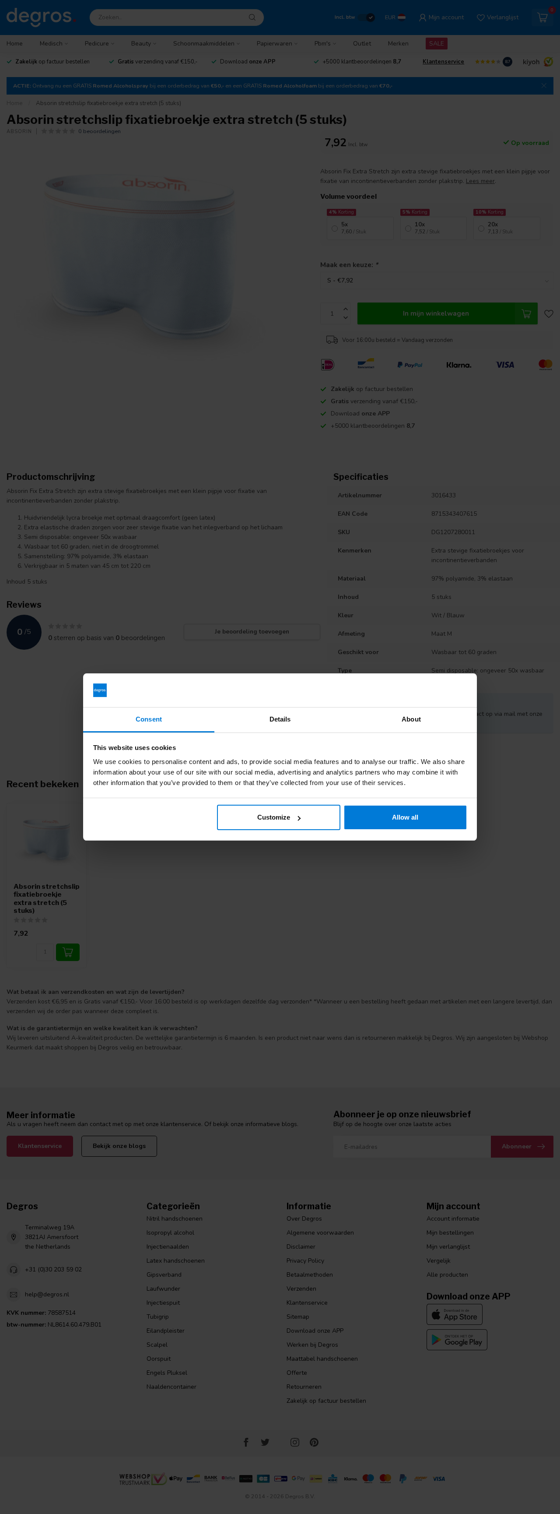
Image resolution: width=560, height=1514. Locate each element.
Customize (273, 817)
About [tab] (411, 719)
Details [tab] (280, 719)
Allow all (405, 817)
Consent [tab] (149, 719)
